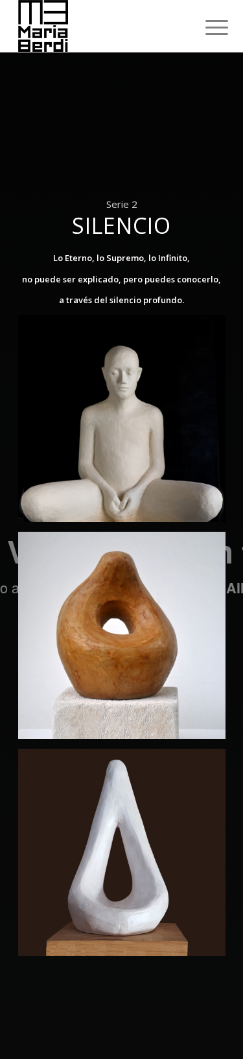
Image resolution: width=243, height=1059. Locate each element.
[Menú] (206, 27)
